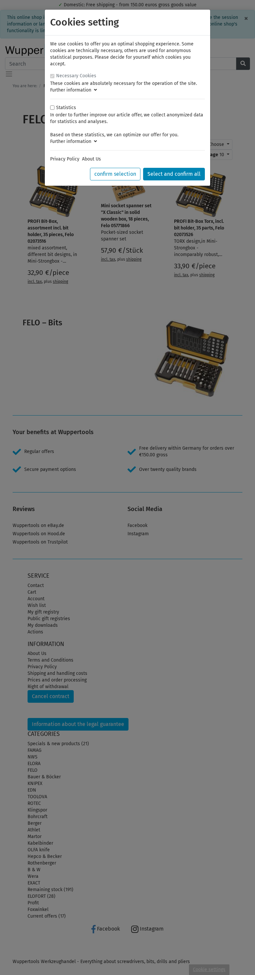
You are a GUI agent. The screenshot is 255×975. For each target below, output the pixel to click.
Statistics (66, 107)
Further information (72, 90)
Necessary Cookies (76, 76)
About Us (91, 159)
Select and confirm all (174, 174)
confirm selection (115, 174)
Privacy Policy (64, 159)
